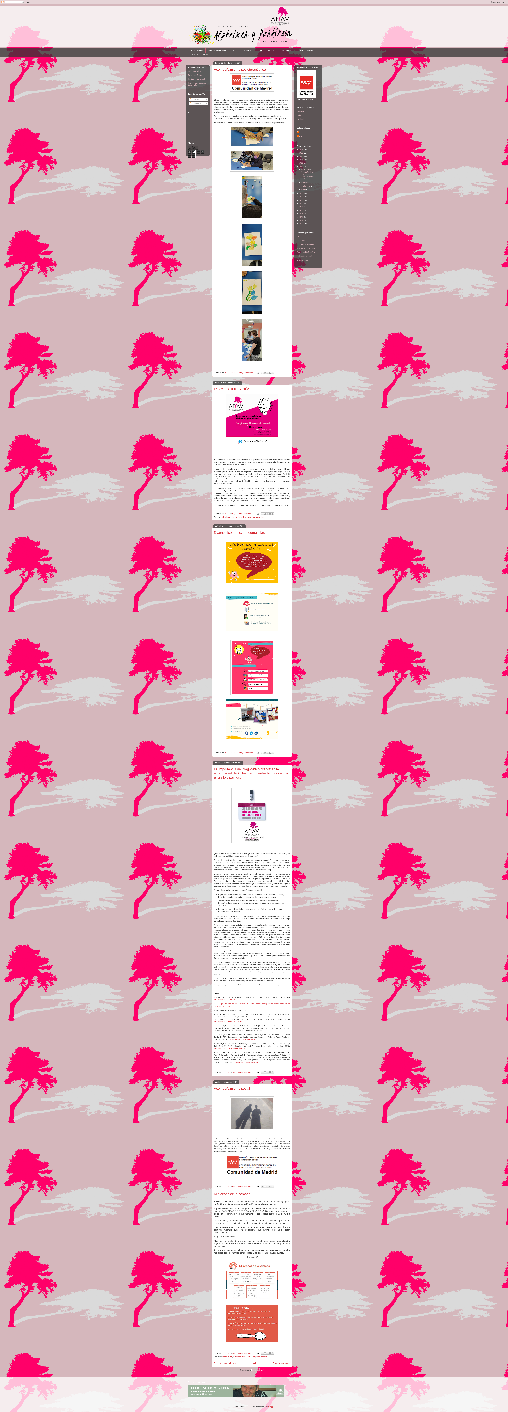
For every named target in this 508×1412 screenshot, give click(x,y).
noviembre (305, 183)
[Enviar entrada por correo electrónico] (258, 373)
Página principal (197, 50)
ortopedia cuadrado (304, 264)
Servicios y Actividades (217, 50)
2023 (301, 160)
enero (303, 189)
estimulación (235, 517)
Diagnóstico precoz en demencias (239, 533)
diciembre (305, 169)
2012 (301, 220)
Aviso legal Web (194, 71)
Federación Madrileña (305, 256)
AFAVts (302, 136)
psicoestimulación (248, 517)
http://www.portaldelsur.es (306, 248)
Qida (298, 236)
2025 (301, 153)
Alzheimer (226, 517)
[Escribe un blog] (265, 373)
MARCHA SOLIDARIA (199, 55)
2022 (301, 163)
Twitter (299, 115)
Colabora (235, 50)
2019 (301, 197)
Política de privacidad (196, 79)
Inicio (254, 1363)
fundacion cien (302, 260)
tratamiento (260, 517)
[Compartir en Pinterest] (272, 373)
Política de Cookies (195, 75)
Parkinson (237, 1357)
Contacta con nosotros (304, 50)
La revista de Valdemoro (306, 244)
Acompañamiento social (232, 1088)
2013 (301, 217)
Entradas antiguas (281, 1363)
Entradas (195, 99)
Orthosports (301, 240)
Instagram (300, 111)
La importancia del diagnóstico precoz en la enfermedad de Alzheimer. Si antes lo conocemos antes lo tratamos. (251, 773)
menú (230, 1357)
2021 (301, 166)
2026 (301, 150)
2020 (301, 193)
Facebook (300, 119)
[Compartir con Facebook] (270, 373)
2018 (301, 200)
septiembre (305, 186)
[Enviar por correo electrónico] (262, 373)
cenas (224, 1357)
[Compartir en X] (267, 373)
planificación (246, 1357)
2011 (301, 224)
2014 (301, 214)
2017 (301, 204)
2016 (301, 207)
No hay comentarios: (246, 373)
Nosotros (270, 50)
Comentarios (196, 103)
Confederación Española (306, 252)
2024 (301, 156)
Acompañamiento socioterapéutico (240, 70)
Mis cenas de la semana (232, 1194)
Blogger (271, 1407)
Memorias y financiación (253, 50)
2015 (301, 210)
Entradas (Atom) (257, 1370)
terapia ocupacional (260, 1357)
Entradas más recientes (225, 1363)
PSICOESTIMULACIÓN (232, 389)
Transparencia (285, 50)
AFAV (301, 132)
